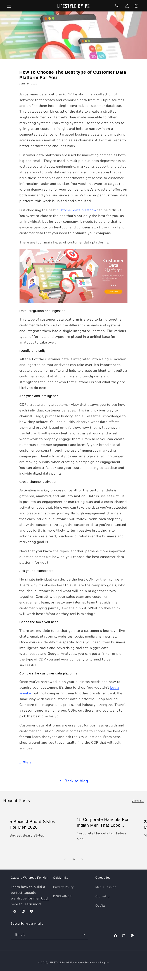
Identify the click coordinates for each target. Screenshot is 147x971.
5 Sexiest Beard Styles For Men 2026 (32, 824)
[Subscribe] (83, 935)
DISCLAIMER (62, 896)
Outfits (100, 906)
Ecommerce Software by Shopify (89, 962)
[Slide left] (65, 859)
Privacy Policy (63, 887)
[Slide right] (82, 859)
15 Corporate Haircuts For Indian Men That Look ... (103, 822)
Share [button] (27, 762)
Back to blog (76, 781)
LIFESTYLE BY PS (59, 962)
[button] (9, 6)
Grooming (102, 896)
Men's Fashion (105, 887)
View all (138, 801)
